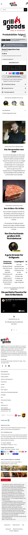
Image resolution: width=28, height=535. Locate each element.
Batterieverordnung (17, 529)
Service (2, 387)
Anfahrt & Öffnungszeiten (7, 379)
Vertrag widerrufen (5, 374)
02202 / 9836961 (7, 443)
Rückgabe (3, 395)
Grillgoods (16, 530)
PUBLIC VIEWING (4, 376)
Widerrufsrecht (16, 525)
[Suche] (25, 9)
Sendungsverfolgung (6, 400)
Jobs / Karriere (4, 407)
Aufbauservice (4, 405)
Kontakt (3, 384)
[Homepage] (6, 338)
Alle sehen (5, 480)
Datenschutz (7, 525)
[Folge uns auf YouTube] (9, 366)
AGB (23, 525)
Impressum (8, 529)
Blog (2, 402)
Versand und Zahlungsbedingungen (9, 392)
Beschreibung (6, 110)
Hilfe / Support (4, 389)
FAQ (2, 397)
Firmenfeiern (4, 382)
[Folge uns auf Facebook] (2, 366)
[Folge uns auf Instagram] (5, 366)
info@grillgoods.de (7, 432)
